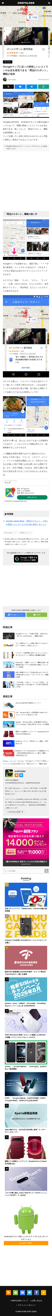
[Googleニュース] (22, 1292)
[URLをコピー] (43, 86)
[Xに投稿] (8, 86)
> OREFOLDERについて (19, 1300)
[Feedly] (15, 1292)
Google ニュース (16, 615)
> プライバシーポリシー (26, 1305)
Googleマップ (11, 533)
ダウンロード (32, 497)
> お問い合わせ (36, 1300)
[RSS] (8, 1292)
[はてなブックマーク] (31, 86)
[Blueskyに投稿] (20, 86)
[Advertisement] (26, 180)
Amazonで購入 (26, 1243)
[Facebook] (36, 1292)
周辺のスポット (26, 533)
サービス (7, 62)
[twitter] (29, 1292)
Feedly (38, 615)
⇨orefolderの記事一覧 (15, 812)
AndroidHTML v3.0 (20, 501)
